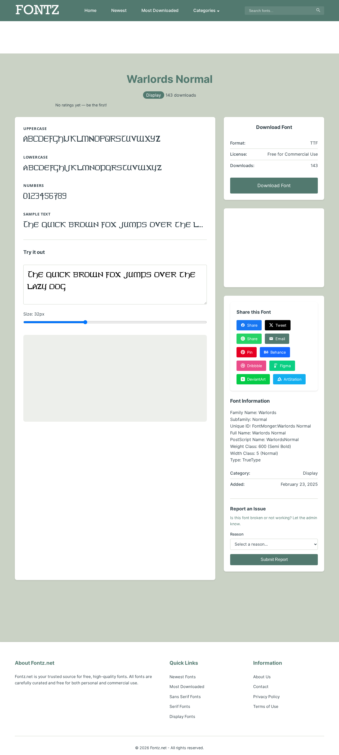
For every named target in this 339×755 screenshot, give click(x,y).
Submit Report (274, 559)
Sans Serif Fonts (185, 696)
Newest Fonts (183, 676)
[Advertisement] (169, 37)
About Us (262, 676)
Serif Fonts (180, 706)
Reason (237, 534)
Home (90, 10)
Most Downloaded (160, 10)
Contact (261, 686)
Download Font (274, 185)
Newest (119, 10)
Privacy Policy (266, 696)
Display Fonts (182, 716)
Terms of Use (265, 706)
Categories (204, 10)
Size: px (33, 314)
